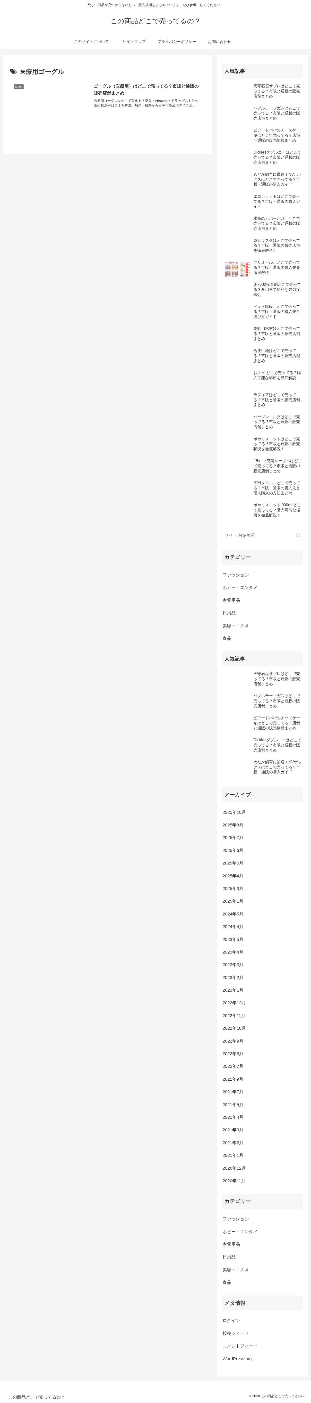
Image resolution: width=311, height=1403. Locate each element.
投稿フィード (236, 1333)
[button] (298, 535)
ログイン (231, 1320)
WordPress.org (237, 1358)
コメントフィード (240, 1346)
